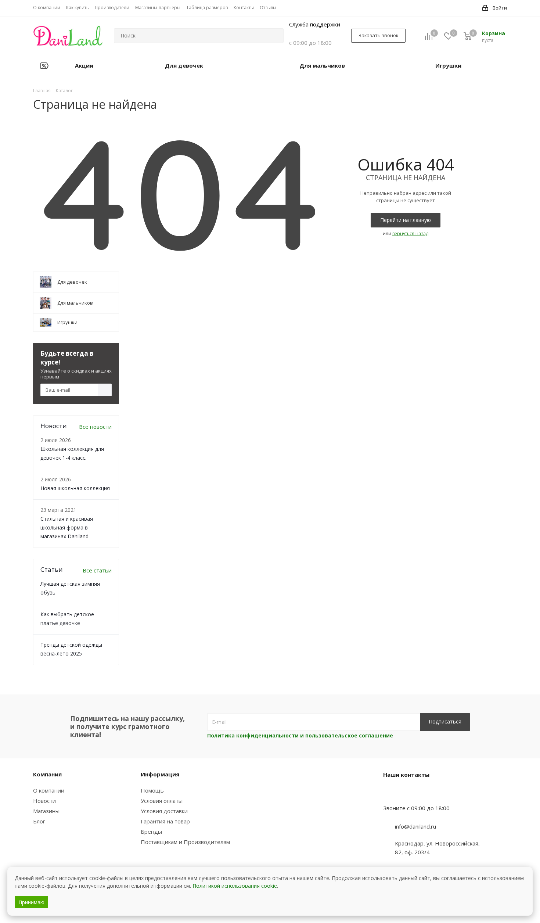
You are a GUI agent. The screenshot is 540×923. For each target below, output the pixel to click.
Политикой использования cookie (234, 885)
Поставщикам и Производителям (185, 841)
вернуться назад (410, 233)
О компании (48, 790)
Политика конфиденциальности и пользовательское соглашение (300, 735)
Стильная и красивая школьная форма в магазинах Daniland (66, 527)
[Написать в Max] (407, 793)
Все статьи (97, 570)
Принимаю (31, 902)
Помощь (152, 790)
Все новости (95, 426)
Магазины (46, 811)
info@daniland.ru (415, 826)
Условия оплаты (162, 800)
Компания (47, 774)
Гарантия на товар (165, 821)
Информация (160, 774)
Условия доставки (164, 811)
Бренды (151, 831)
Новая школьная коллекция (75, 488)
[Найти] (275, 35)
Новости (44, 800)
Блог (39, 821)
